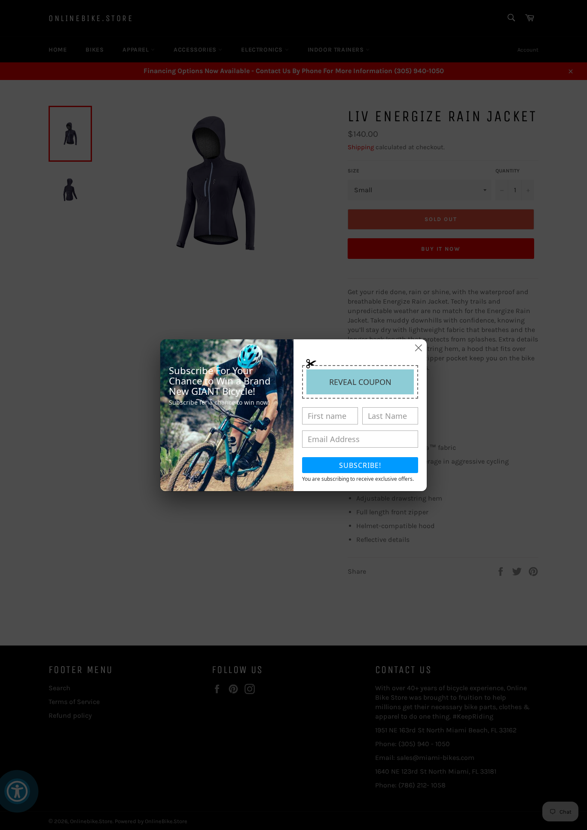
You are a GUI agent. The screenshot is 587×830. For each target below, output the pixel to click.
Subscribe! (360, 465)
